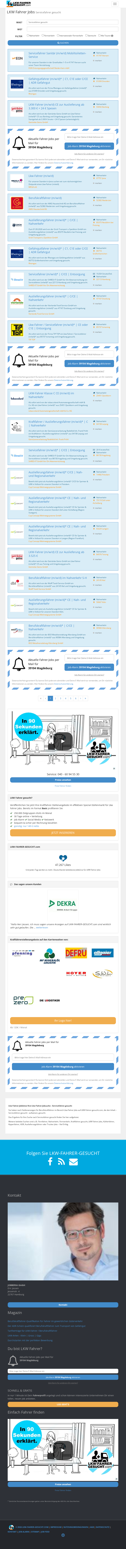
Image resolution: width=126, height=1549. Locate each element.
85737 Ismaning (103, 327)
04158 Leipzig (102, 424)
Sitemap (35, 1531)
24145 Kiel (100, 580)
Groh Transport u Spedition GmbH (43, 237)
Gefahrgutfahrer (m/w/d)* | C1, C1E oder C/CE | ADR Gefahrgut (58, 80)
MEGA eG (33, 187)
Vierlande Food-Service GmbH (41, 313)
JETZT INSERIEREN (63, 832)
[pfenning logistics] (23, 953)
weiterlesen (42, 927)
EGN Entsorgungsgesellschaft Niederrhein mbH (49, 68)
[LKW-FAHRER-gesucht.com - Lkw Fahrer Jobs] (18, 4)
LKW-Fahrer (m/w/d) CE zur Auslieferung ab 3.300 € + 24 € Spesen (56, 106)
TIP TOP (32, 339)
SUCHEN (64, 42)
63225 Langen (102, 528)
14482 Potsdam (103, 474)
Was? (19, 22)
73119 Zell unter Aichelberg (101, 501)
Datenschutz (102, 1527)
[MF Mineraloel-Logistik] (50, 956)
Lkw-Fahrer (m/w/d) (41, 176)
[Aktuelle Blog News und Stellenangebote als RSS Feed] (61, 1162)
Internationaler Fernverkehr (71, 35)
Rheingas (32, 93)
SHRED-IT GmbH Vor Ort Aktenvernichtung (47, 285)
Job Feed (45, 1531)
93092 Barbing (102, 107)
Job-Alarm (24, 1531)
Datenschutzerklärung (63, 162)
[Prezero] (23, 1001)
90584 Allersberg (103, 628)
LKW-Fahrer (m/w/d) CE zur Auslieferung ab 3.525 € (56, 553)
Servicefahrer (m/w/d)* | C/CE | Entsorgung (57, 274)
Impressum (55, 1527)
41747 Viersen (102, 55)
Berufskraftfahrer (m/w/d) (45, 198)
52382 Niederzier (103, 200)
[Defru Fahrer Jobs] (76, 953)
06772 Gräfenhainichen (100, 252)
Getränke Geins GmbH (38, 122)
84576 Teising (102, 554)
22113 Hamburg (103, 279)
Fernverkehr (49, 35)
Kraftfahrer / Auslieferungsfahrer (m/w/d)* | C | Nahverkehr (58, 423)
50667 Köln (101, 602)
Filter (18, 36)
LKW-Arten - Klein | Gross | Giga (24, 1335)
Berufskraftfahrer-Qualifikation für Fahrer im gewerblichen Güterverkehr (45, 1321)
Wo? (19, 29)
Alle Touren (105, 35)
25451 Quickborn (103, 395)
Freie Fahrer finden (63, 786)
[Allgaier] (103, 953)
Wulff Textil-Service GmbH (40, 589)
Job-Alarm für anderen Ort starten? (89, 153)
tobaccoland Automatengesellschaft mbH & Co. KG (50, 411)
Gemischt (91, 35)
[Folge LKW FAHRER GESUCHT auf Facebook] (50, 1162)
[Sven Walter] (103, 974)
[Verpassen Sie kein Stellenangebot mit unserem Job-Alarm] (73, 1162)
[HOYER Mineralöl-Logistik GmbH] (76, 974)
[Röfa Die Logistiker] (50, 1001)
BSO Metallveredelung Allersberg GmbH (46, 643)
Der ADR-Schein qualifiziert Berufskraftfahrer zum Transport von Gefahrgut (46, 1325)
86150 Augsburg (103, 455)
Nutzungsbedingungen (75, 1527)
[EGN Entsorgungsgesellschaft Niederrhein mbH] (17, 58)
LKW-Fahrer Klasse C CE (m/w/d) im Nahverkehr (51, 395)
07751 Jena (101, 178)
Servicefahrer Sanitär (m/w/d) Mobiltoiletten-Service (57, 55)
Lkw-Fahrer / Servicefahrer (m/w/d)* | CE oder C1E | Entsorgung (58, 326)
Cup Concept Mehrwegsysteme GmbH (45, 487)
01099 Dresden (103, 81)
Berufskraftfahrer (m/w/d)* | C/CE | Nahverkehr (52, 627)
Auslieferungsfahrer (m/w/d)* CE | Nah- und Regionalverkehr (57, 499)
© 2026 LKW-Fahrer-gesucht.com (31, 1527)
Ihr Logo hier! (63, 1020)
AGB (92, 1527)
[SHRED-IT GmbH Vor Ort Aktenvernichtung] (17, 279)
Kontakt (12, 1531)
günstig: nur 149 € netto (26, 826)
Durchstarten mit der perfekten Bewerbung (30, 1340)
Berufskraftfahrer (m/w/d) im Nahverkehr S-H (58, 578)
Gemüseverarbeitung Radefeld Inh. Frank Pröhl (49, 439)
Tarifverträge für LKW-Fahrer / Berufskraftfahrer (32, 1330)
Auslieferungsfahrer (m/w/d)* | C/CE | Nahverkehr (53, 221)
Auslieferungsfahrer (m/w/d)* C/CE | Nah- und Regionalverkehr (56, 474)
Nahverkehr (34, 35)
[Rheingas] (17, 84)
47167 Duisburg (103, 298)
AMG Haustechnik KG (38, 209)
